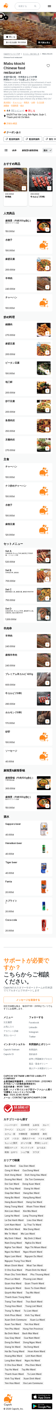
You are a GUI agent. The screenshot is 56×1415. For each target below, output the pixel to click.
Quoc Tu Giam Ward (35, 1288)
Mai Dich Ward (12, 1229)
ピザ (7, 1138)
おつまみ (41, 1147)
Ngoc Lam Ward (13, 1256)
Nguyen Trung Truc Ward (18, 1261)
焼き (22, 105)
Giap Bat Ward (12, 1193)
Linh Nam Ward (13, 1224)
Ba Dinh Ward (12, 1333)
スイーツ (33, 1129)
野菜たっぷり (41, 1143)
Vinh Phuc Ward (13, 1315)
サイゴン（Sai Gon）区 (31, 54)
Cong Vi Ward (12, 1170)
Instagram (33, 1032)
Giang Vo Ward (31, 1188)
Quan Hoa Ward (13, 1283)
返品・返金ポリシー (38, 1063)
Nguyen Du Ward (33, 1256)
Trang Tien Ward (13, 1301)
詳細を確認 (12, 123)
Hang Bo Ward (12, 1197)
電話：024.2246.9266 (16, 1094)
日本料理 (25, 1125)
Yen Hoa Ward (31, 1324)
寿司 (45, 1134)
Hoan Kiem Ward (36, 1351)
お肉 (33, 102)
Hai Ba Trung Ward (14, 1351)
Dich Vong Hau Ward (35, 1175)
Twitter (32, 1036)
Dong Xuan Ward (31, 1184)
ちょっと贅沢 (11, 1143)
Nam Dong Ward (13, 1243)
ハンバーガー (11, 1125)
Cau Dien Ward (26, 1166)
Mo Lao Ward (28, 1233)
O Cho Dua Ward (13, 1270)
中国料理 (14, 105)
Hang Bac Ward (31, 1193)
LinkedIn (33, 1027)
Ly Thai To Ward (32, 1224)
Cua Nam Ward (31, 1338)
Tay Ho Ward (11, 1369)
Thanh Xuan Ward (14, 1374)
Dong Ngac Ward (32, 1342)
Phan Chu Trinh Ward (16, 1274)
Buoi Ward (10, 1166)
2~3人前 (40, 102)
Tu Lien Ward (30, 1310)
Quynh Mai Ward (13, 1292)
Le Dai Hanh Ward (14, 1220)
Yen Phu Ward (12, 1328)
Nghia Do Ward (33, 1243)
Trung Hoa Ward (13, 1306)
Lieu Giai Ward (34, 1220)
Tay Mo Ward (32, 1292)
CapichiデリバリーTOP (12, 54)
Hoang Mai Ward (13, 1356)
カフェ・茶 (10, 1134)
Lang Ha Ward (12, 1215)
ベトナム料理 (45, 1138)
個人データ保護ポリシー (40, 1068)
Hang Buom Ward (14, 1202)
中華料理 (23, 1134)
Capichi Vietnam (11, 1049)
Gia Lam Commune (33, 1383)
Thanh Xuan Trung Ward (17, 1297)
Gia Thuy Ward (12, 1188)
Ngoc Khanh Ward (32, 1252)
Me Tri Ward (11, 1233)
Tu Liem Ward (34, 1374)
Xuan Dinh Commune (16, 1319)
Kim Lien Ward (12, 1211)
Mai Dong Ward (31, 1229)
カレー (46, 1125)
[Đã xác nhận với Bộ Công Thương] (28, 1107)
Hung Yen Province (33, 1328)
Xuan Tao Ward (13, 1324)
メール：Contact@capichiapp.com (25, 1097)
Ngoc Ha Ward (12, 1252)
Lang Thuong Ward (33, 1215)
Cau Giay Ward (12, 1338)
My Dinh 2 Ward (32, 1238)
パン (43, 1129)
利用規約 (33, 1049)
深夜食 (6, 105)
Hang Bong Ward (32, 1197)
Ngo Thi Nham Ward (35, 1247)
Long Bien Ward (13, 1360)
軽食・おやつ (11, 1152)
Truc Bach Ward (34, 1301)
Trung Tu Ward (12, 1310)
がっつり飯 (26, 1143)
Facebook (34, 1022)
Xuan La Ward (37, 1319)
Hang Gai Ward (34, 1202)
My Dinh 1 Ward (13, 1238)
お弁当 (36, 1125)
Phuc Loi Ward (12, 1279)
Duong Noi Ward (13, 1179)
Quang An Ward (13, 1288)
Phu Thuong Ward (39, 1274)
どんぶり (21, 1129)
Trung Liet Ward (33, 1306)
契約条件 (33, 1054)
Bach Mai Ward (30, 1333)
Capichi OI (9, 1054)
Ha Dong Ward (31, 1347)
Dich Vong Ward (13, 1175)
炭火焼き (7, 102)
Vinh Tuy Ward (32, 1315)
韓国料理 (35, 1134)
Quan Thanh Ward (34, 1283)
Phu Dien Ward (33, 1365)
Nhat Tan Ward (34, 1265)
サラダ (36, 1152)
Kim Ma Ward (30, 1211)
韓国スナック (11, 1147)
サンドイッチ (27, 1147)
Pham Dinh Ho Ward (36, 1270)
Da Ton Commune (34, 1179)
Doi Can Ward (12, 1184)
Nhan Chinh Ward (14, 1265)
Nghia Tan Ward (13, 1247)
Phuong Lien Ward (32, 1279)
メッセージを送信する (28, 999)
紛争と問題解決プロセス (40, 1059)
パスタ (16, 1138)
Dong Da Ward (12, 1342)
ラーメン (9, 1129)
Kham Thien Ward (36, 1206)
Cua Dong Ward (31, 1170)
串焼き (26, 102)
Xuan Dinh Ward (32, 1378)
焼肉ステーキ (28, 1138)
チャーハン (17, 102)
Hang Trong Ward (14, 1206)
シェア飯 (25, 1152)
